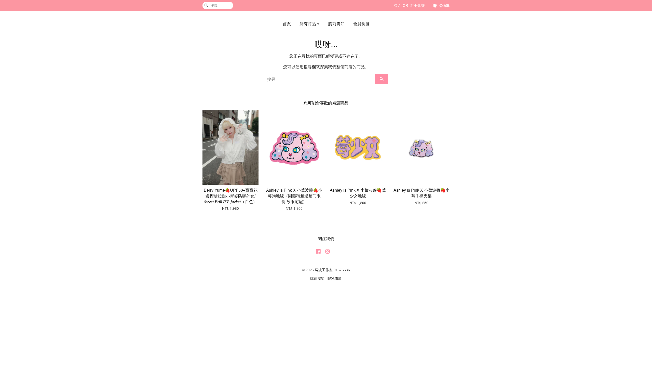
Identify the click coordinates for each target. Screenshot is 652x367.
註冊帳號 (418, 5)
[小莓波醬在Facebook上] (318, 252)
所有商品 (308, 24)
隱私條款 (335, 278)
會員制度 (361, 24)
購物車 (444, 5)
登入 (397, 5)
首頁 (287, 24)
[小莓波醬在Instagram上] (327, 252)
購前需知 (336, 24)
